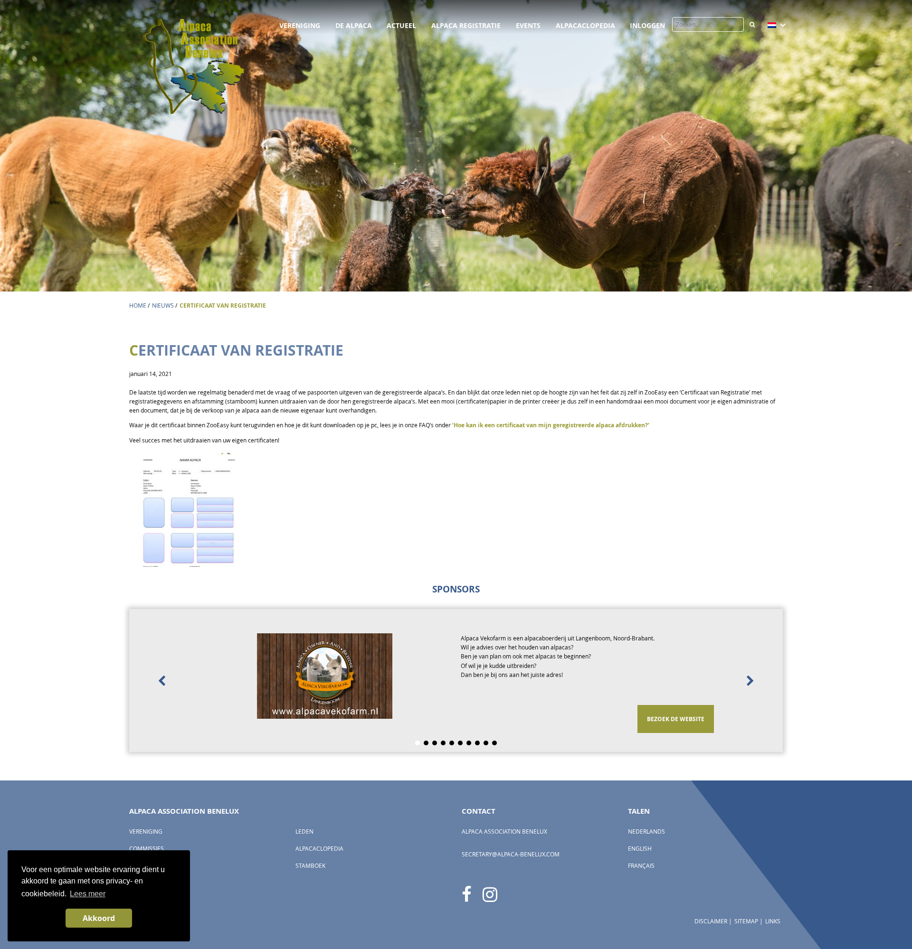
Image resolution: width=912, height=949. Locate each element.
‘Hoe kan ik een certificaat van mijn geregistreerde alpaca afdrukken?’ (550, 425)
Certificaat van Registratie (223, 305)
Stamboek (310, 866)
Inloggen (647, 25)
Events (528, 25)
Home (137, 305)
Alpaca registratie (466, 25)
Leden (304, 831)
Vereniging (299, 25)
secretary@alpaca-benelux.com (511, 854)
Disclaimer (710, 921)
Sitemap (746, 921)
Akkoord (99, 918)
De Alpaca (353, 25)
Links (772, 921)
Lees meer (87, 894)
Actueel (401, 25)
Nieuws (163, 305)
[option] (456, 680)
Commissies (146, 849)
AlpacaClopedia (585, 25)
